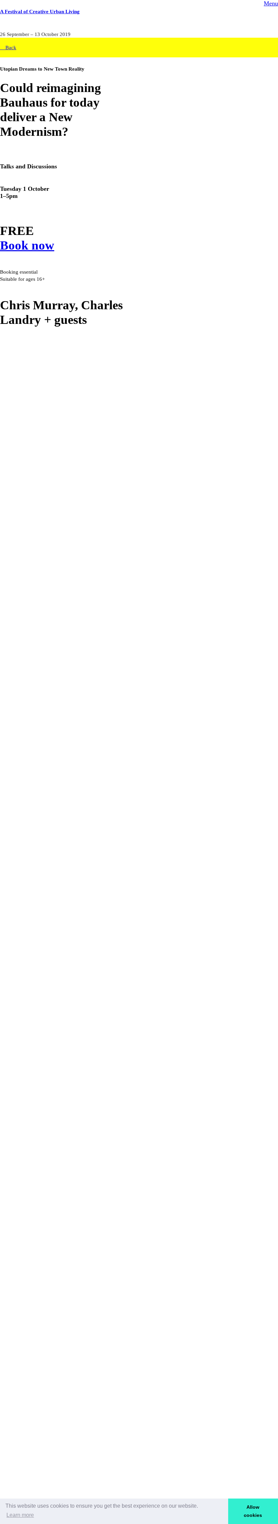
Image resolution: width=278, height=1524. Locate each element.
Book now (27, 245)
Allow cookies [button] (253, 1511)
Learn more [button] (20, 1515)
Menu (271, 3)
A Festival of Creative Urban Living (40, 11)
